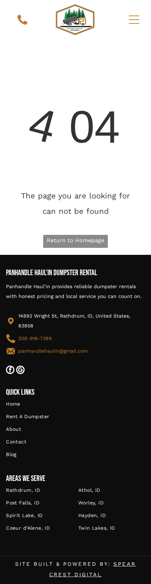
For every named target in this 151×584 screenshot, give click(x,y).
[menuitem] (75, 407)
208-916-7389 (35, 338)
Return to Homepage (75, 240)
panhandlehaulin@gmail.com (53, 351)
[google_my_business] (20, 371)
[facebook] (10, 371)
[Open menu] (134, 19)
